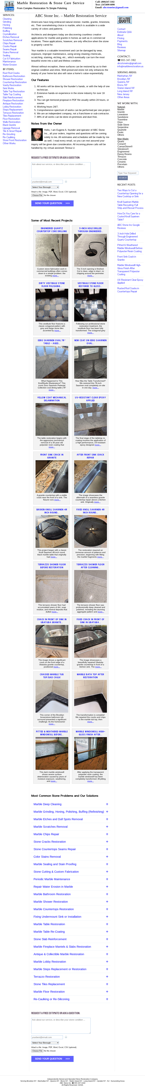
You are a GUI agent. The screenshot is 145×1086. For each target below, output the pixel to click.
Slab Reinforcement (13, 97)
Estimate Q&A (124, 32)
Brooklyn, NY (123, 79)
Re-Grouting (9, 134)
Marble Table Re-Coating (49, 931)
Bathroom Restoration (14, 76)
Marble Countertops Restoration (54, 909)
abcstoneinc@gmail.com (115, 7)
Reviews (121, 47)
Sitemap (121, 50)
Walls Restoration (11, 122)
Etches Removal (11, 37)
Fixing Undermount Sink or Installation (57, 916)
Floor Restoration (11, 119)
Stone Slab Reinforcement (50, 939)
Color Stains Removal (47, 856)
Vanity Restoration (12, 85)
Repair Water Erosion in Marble (53, 886)
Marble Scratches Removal (51, 826)
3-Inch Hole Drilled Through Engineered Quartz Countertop (127, 236)
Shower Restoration (13, 79)
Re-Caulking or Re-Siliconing (51, 999)
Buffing (6, 31)
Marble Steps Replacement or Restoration (60, 969)
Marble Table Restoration (49, 924)
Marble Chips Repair (46, 834)
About (120, 35)
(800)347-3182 (108, 2)
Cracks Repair (10, 46)
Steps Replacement (13, 109)
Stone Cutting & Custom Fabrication (56, 871)
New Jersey (123, 94)
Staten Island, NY (126, 88)
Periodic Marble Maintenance (52, 879)
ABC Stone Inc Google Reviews (128, 226)
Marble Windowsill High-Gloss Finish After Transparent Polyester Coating (129, 270)
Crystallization (10, 34)
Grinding (7, 21)
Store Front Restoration (15, 140)
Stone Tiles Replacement (49, 984)
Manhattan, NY (124, 76)
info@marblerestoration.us (130, 66)
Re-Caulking (9, 137)
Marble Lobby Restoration (50, 961)
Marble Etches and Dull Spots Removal (58, 819)
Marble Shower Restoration (51, 901)
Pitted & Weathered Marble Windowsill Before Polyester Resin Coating (129, 248)
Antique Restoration (13, 103)
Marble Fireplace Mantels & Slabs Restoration (62, 946)
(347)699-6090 (108, 4)
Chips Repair (9, 43)
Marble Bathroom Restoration (52, 894)
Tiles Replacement (12, 115)
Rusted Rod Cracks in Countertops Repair (128, 290)
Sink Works (8, 88)
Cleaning (7, 19)
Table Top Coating (12, 94)
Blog (119, 44)
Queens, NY (123, 82)
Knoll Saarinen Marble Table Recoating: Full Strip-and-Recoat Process (130, 205)
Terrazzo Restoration (47, 976)
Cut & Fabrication (11, 58)
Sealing (6, 55)
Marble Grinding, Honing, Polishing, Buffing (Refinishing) (69, 811)
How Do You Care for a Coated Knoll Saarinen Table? (128, 216)
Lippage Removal (11, 128)
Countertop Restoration (15, 82)
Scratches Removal (12, 40)
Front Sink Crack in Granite (126, 258)
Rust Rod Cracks (11, 73)
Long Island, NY (125, 91)
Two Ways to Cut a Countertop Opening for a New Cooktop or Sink (130, 193)
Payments (122, 41)
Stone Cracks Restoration (50, 841)
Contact (121, 29)
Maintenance (9, 61)
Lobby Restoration (12, 106)
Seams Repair (10, 49)
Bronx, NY (122, 85)
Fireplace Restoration (13, 100)
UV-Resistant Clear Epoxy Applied (130, 281)
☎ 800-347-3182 (126, 60)
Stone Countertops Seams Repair (55, 849)
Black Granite (9, 125)
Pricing (120, 38)
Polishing (7, 28)
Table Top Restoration (14, 91)
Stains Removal (10, 52)
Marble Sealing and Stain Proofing (55, 864)
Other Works (9, 143)
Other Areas (123, 97)
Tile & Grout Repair (12, 131)
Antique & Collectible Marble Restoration (59, 954)
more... (55, 275)
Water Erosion (10, 64)
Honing (6, 25)
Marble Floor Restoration (49, 991)
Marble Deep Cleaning (47, 804)
